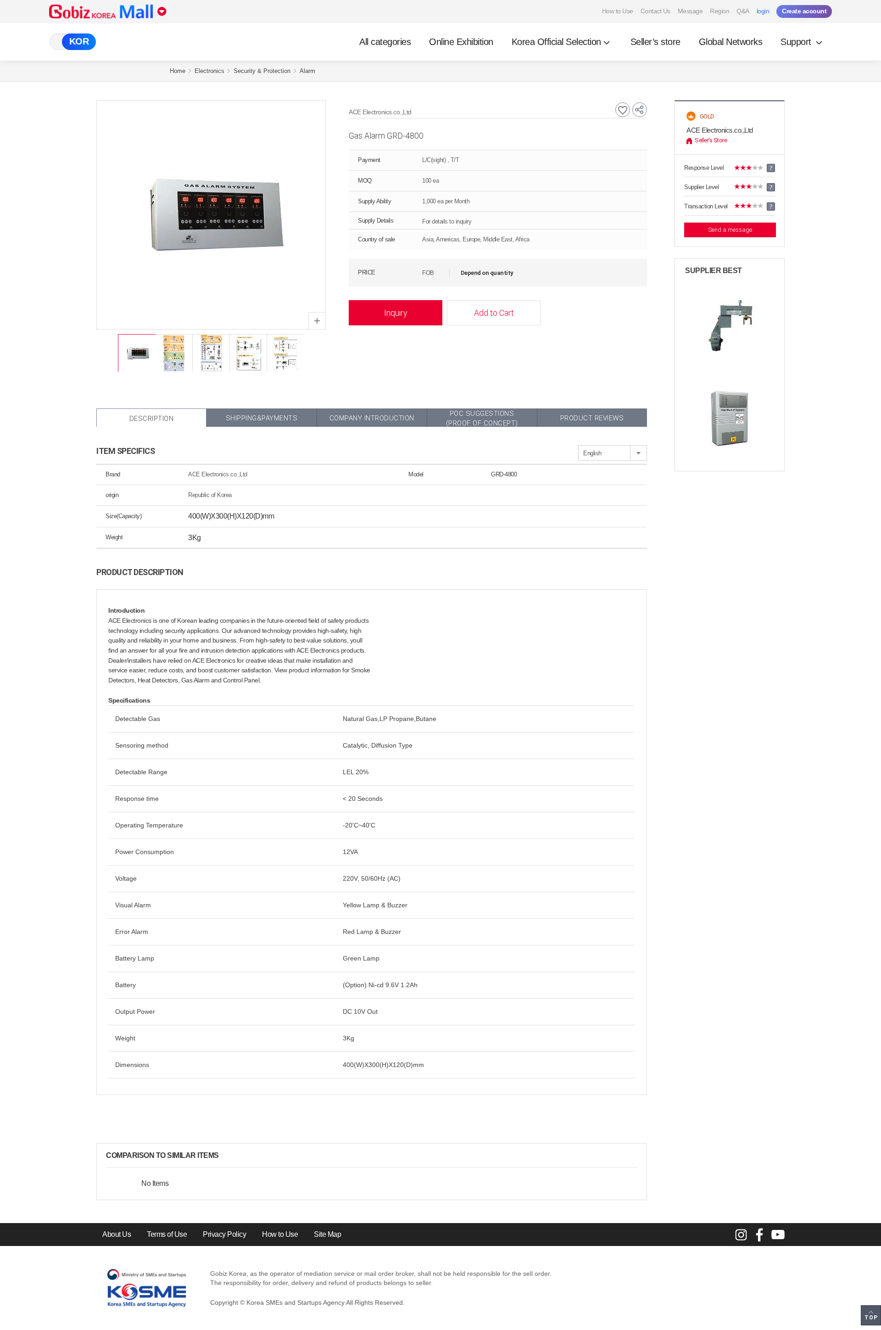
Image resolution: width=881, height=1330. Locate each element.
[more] (226, 1155)
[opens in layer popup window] (317, 321)
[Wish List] (622, 109)
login (763, 11)
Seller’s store (655, 42)
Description (151, 418)
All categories (385, 42)
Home (177, 70)
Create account (804, 11)
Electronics (209, 70)
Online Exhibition (461, 42)
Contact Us (655, 11)
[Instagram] (741, 1234)
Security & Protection (262, 70)
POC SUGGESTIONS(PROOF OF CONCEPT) (482, 418)
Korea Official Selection (556, 42)
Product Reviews (592, 418)
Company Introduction (371, 418)
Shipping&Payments (262, 418)
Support (797, 42)
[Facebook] (759, 1234)
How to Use (617, 11)
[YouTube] (778, 1234)
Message (690, 11)
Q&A (742, 11)
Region (719, 11)
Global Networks (731, 42)
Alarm (307, 70)
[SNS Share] (639, 109)
